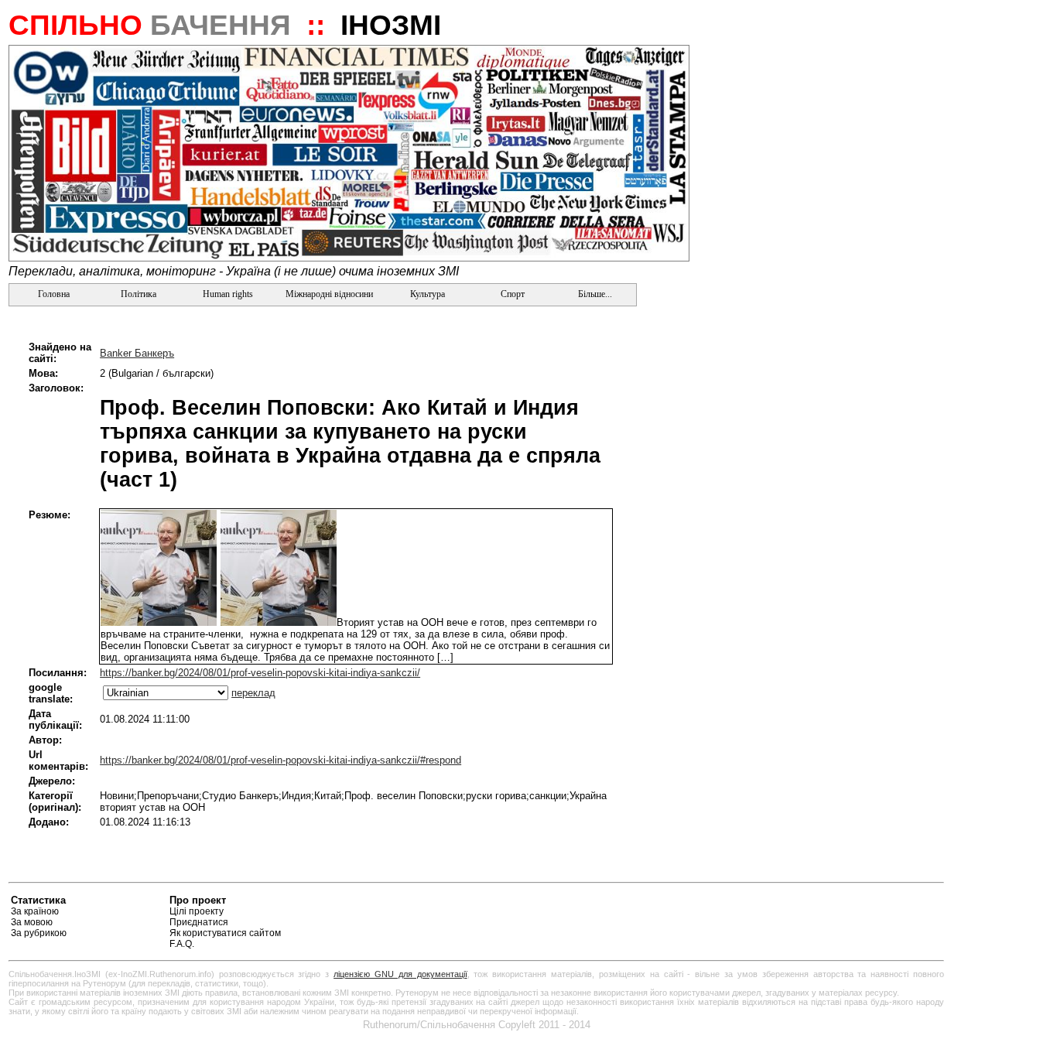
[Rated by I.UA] (908, 902)
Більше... (593, 294)
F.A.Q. (181, 943)
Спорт (511, 294)
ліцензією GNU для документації (400, 974)
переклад (253, 693)
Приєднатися (198, 922)
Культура (428, 294)
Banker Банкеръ (137, 353)
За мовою (32, 922)
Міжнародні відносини (329, 294)
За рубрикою (39, 933)
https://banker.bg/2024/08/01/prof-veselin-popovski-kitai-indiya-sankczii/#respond (280, 760)
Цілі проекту (196, 911)
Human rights (228, 294)
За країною (35, 911)
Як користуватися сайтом (225, 933)
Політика (138, 294)
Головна (52, 294)
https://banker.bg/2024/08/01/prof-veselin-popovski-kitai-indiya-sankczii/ (260, 672)
